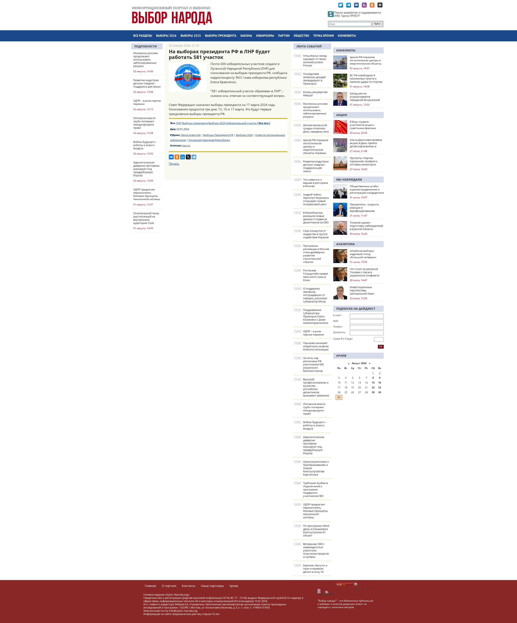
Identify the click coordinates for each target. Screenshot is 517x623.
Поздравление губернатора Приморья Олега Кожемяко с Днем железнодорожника (311, 316)
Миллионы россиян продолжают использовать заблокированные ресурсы (311, 110)
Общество (301, 36)
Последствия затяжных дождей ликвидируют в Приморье (310, 78)
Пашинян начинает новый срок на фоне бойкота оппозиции (312, 346)
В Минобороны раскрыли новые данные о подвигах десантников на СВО (312, 217)
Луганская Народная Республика (209, 140)
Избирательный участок (241, 123)
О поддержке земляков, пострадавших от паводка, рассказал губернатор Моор (311, 295)
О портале (169, 586)
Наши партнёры (212, 586)
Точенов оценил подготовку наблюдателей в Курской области (366, 226)
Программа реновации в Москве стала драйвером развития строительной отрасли (312, 254)
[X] (188, 157)
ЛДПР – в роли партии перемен (309, 332)
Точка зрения (323, 36)
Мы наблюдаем (349, 179)
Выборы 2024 (244, 135)
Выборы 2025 (191, 36)
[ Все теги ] (263, 123)
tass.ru (186, 145)
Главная (150, 586)
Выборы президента (220, 36)
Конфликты (347, 36)
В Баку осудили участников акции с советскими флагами (363, 125)
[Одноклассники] (176, 157)
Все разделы (142, 36)
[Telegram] (193, 157)
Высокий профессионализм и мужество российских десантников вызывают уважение (312, 387)
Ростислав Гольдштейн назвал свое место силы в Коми (311, 275)
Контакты (188, 586)
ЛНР (179, 123)
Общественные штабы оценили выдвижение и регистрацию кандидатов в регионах (367, 189)
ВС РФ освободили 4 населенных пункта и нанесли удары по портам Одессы (366, 78)
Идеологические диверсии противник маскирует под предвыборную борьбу (309, 445)
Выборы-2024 (216, 123)
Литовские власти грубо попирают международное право (310, 408)
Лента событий (309, 46)
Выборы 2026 (166, 36)
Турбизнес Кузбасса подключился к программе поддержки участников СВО (311, 489)
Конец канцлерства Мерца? (311, 93)
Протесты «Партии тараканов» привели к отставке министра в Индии (363, 161)
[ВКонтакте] (171, 157)
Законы (246, 36)
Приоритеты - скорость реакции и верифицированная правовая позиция (364, 207)
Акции (341, 115)
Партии (284, 36)
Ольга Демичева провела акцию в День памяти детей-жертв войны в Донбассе (366, 143)
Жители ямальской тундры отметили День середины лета (312, 128)
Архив (233, 586)
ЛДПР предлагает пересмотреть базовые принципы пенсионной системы (311, 511)
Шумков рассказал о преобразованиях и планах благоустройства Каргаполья (312, 468)
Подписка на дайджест (355, 308)
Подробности (145, 46)
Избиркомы (265, 36)
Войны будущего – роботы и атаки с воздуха (311, 425)
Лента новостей (191, 135)
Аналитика (345, 244)
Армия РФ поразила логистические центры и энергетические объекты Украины (311, 146)
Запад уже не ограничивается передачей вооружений (365, 96)
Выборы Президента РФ (218, 135)
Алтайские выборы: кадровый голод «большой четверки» (363, 254)
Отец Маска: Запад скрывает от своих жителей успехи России (311, 60)
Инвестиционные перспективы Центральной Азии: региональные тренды (364, 290)
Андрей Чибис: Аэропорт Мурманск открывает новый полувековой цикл (312, 199)
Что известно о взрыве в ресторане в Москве (311, 183)
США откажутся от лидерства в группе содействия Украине (312, 234)
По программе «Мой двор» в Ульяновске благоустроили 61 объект (312, 530)
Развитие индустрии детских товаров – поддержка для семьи (312, 166)
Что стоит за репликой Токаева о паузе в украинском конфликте (364, 272)
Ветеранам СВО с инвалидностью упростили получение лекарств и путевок (312, 550)
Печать (174, 164)
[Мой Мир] (182, 157)
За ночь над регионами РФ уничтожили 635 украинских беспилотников (309, 364)
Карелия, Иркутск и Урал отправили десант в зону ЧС (311, 568)
